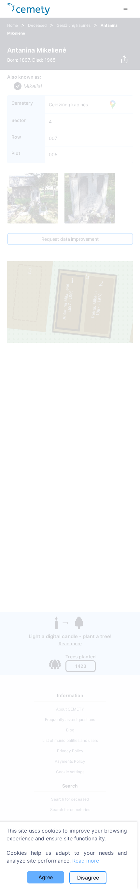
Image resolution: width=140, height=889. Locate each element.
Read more (85, 860)
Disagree (88, 877)
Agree (45, 877)
